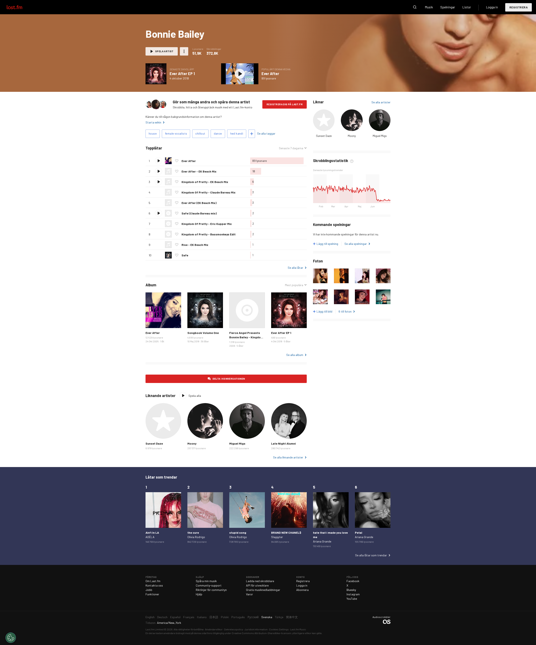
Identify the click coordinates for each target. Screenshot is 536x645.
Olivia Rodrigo (196, 537)
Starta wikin (153, 122)
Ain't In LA (152, 532)
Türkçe (279, 617)
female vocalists (176, 133)
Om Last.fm (153, 581)
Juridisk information (256, 629)
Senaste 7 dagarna (291, 148)
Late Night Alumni (283, 443)
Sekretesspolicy (233, 629)
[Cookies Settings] (10, 637)
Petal (358, 532)
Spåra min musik (206, 581)
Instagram (353, 594)
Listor (466, 7)
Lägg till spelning (327, 243)
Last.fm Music (298, 629)
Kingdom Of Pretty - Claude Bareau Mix (209, 192)
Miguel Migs (380, 136)
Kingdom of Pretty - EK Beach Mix (205, 182)
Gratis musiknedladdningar (263, 590)
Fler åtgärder (184, 51)
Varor (249, 594)
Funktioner (152, 594)
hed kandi (236, 133)
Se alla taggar (266, 133)
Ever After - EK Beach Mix (199, 171)
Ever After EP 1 (182, 73)
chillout (200, 133)
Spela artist (164, 51)
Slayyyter (277, 537)
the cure (193, 532)
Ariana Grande (322, 541)
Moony (352, 136)
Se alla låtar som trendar (371, 555)
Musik (429, 7)
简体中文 (292, 617)
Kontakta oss (154, 585)
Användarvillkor (214, 629)
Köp (152, 321)
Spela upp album (156, 74)
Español (175, 617)
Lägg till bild (324, 311)
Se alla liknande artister (288, 457)
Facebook (353, 581)
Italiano (202, 617)
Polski (225, 617)
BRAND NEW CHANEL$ (286, 532)
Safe (185, 255)
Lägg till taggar (251, 134)
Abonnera (302, 590)
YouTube (352, 598)
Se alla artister (380, 102)
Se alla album (294, 355)
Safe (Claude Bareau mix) (199, 213)
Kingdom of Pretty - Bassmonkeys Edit (209, 234)
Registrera (518, 7)
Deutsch (162, 617)
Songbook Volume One (203, 333)
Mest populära (294, 285)
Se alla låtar (295, 267)
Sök (414, 7)
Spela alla (181, 148)
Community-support (209, 585)
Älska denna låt (176, 160)
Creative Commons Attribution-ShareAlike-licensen (261, 633)
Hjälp (199, 594)
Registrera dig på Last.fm (285, 104)
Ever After (270, 73)
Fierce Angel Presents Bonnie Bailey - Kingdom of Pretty (246, 337)
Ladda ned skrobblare (260, 581)
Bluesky (351, 590)
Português (238, 617)
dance (218, 133)
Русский (253, 617)
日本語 (213, 617)
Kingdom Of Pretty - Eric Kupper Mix (207, 224)
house (153, 133)
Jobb (149, 590)
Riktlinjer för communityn (211, 590)
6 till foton (345, 311)
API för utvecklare (257, 585)
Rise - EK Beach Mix (195, 245)
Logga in (492, 7)
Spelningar (447, 7)
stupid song (237, 532)
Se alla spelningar (355, 243)
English (150, 617)
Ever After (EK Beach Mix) (199, 203)
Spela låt (158, 160)
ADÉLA (150, 537)
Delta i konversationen (229, 378)
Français (188, 617)
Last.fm (19, 7)
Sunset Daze (324, 136)
